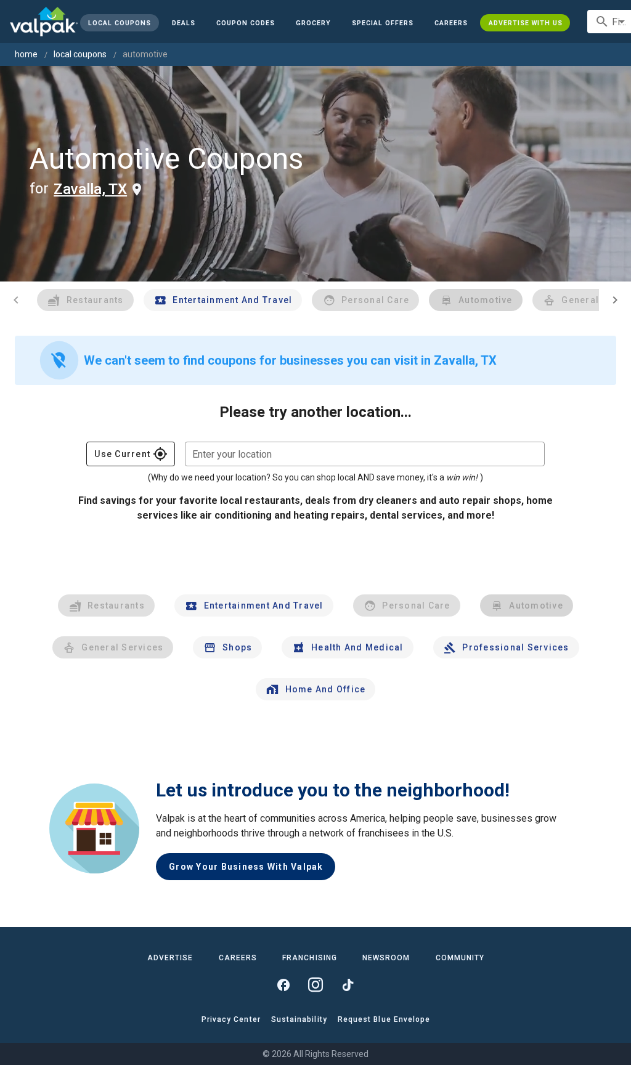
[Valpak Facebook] (283, 985)
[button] (382, 22)
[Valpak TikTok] (347, 985)
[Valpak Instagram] (315, 985)
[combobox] (365, 454)
